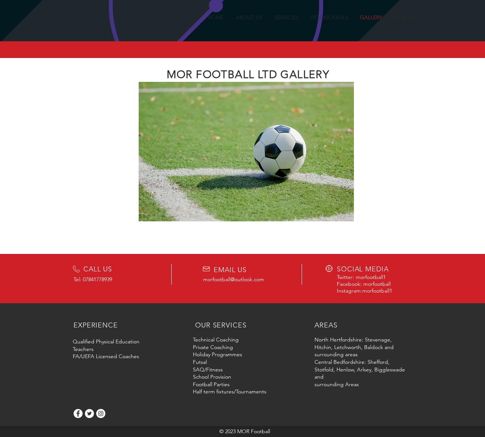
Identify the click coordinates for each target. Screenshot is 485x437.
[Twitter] (89, 413)
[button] (246, 151)
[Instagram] (100, 413)
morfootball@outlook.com (233, 279)
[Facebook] (78, 413)
